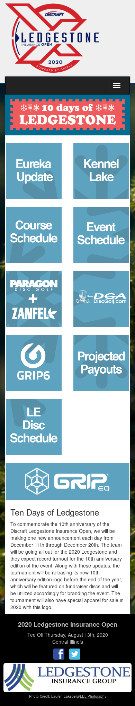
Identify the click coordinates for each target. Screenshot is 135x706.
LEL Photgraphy (93, 696)
